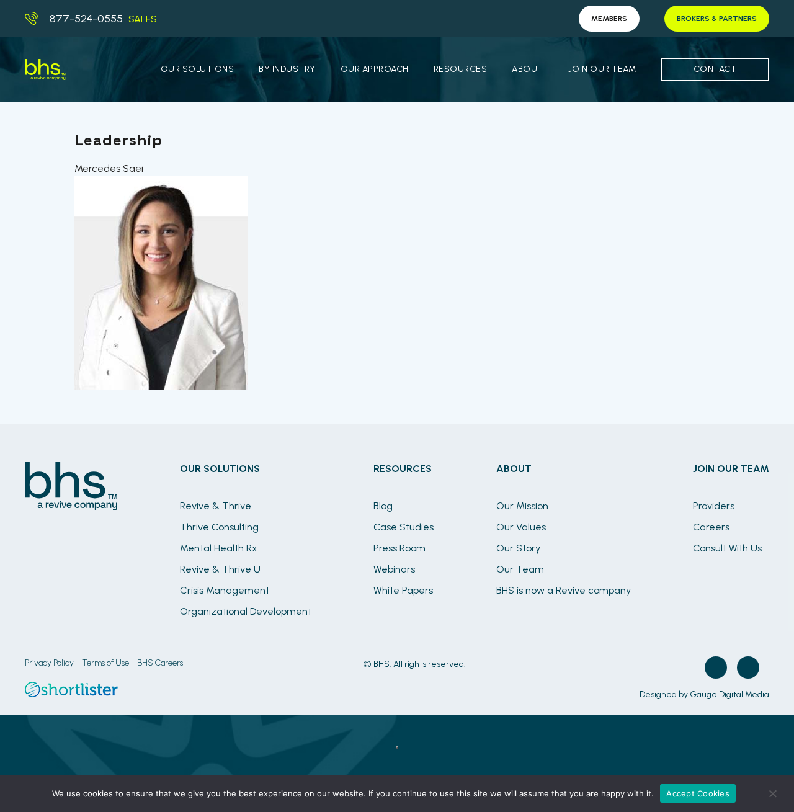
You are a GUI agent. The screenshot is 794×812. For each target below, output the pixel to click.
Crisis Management (224, 590)
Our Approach (375, 69)
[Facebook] (716, 667)
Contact (715, 69)
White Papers (403, 590)
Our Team (520, 569)
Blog (383, 506)
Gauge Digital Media (729, 694)
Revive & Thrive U (220, 569)
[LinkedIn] (748, 667)
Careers (711, 527)
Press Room (399, 548)
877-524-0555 (86, 18)
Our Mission (522, 506)
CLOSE (397, 747)
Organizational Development (245, 611)
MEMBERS (609, 18)
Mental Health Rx (218, 548)
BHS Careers (160, 663)
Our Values (521, 527)
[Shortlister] (71, 694)
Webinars (394, 569)
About (527, 69)
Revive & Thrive (215, 506)
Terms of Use (105, 663)
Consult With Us (727, 548)
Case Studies (403, 527)
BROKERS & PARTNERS (717, 18)
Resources (461, 69)
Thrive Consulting (219, 527)
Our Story (518, 548)
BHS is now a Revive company (563, 590)
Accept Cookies (697, 793)
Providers (713, 506)
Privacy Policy (49, 663)
